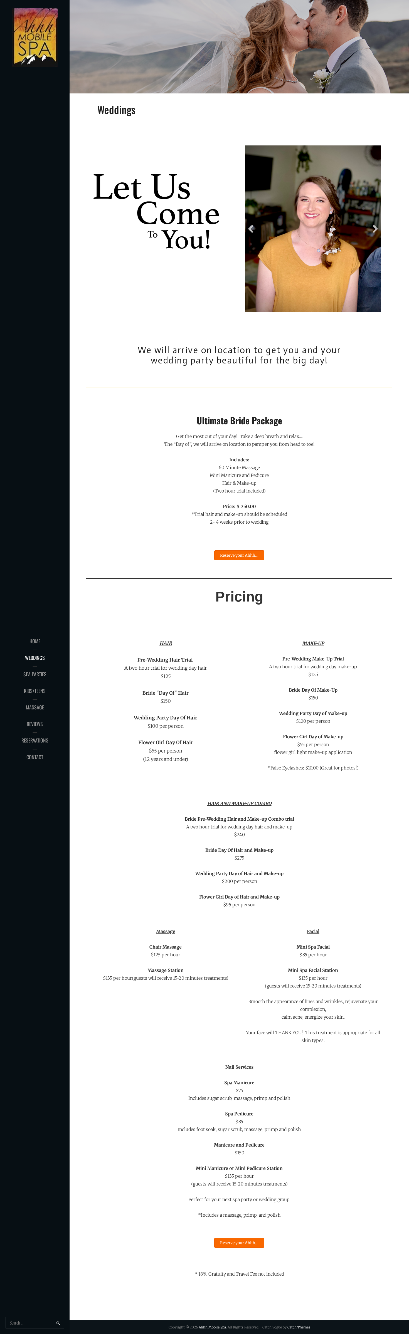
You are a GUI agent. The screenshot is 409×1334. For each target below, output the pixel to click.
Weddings (35, 657)
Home (34, 641)
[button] (250, 228)
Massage (35, 707)
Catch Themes (298, 1327)
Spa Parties (34, 674)
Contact (34, 757)
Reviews (35, 723)
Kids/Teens (35, 690)
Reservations (34, 740)
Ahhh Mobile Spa (212, 1327)
